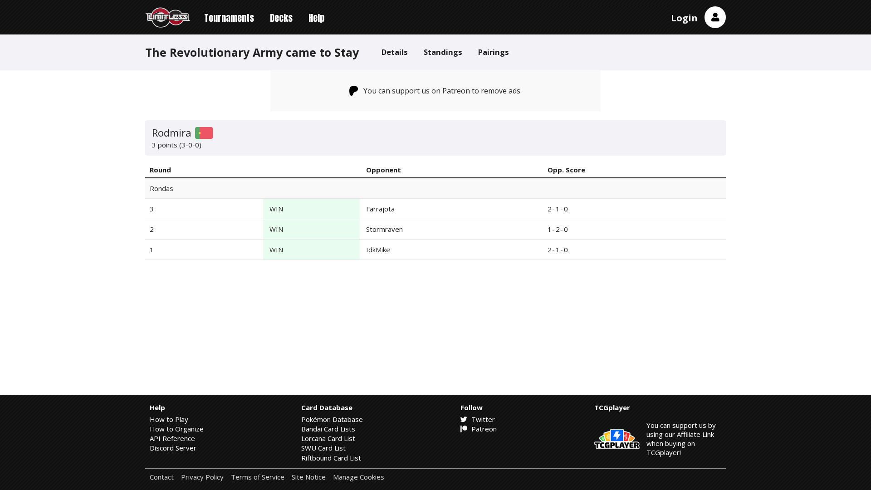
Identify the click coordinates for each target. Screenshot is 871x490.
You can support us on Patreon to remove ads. (442, 91)
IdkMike (378, 249)
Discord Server (173, 447)
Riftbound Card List (331, 457)
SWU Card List (323, 447)
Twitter (482, 419)
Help (316, 18)
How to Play (169, 419)
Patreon (483, 428)
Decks (281, 18)
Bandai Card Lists (328, 428)
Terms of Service (257, 477)
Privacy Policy (202, 477)
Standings (443, 52)
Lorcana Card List (328, 438)
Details (395, 52)
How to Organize (177, 428)
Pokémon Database (332, 419)
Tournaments (229, 18)
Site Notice (309, 477)
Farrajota (380, 208)
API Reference (172, 438)
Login (684, 18)
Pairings (493, 52)
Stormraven (384, 229)
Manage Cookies (358, 477)
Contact (162, 477)
